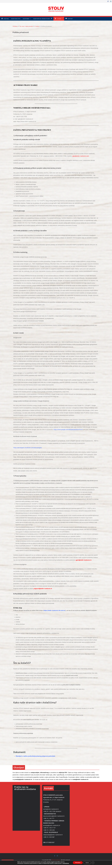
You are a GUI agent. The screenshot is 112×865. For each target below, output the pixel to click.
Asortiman (26, 18)
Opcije (87, 862)
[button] (30, 19)
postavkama (66, 863)
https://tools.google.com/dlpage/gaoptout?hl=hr (68, 429)
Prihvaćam (77, 862)
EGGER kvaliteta (15, 18)
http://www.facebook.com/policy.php (47, 464)
